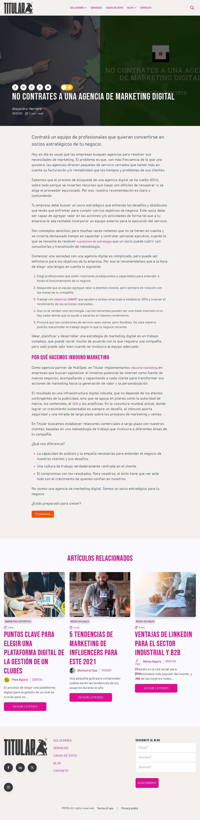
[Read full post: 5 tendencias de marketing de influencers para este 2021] (100, 594)
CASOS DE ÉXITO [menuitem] (114, 8)
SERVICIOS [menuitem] (96, 8)
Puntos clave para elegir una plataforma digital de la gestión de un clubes (34, 653)
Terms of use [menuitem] (105, 808)
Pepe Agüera (20, 679)
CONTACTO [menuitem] (145, 8)
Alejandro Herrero (27, 109)
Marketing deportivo (18, 621)
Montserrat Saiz (87, 670)
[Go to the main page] (18, 7)
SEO (75, 403)
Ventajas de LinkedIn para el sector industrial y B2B (163, 644)
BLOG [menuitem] (130, 8)
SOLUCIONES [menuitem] (77, 8)
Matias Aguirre (152, 661)
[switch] (67, 87)
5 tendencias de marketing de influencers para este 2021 (94, 648)
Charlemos (42, 514)
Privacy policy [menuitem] (129, 808)
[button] (8, 767)
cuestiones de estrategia (94, 241)
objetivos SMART (65, 299)
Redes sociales (80, 621)
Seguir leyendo (25, 706)
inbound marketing (144, 367)
